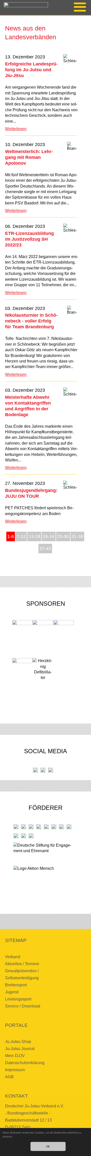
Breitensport (16, 985)
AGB (9, 1077)
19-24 (48, 536)
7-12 (21, 536)
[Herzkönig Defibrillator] (43, 669)
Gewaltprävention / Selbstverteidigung (22, 974)
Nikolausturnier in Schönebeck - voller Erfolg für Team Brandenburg (31, 320)
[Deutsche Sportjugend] (53, 826)
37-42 (45, 548)
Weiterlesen (16, 129)
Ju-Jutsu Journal (20, 1048)
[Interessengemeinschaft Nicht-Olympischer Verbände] (61, 826)
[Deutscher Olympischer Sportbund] (46, 826)
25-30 (63, 536)
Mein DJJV (15, 1056)
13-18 (34, 536)
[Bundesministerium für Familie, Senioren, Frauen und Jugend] (31, 826)
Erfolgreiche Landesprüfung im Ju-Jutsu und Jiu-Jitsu (31, 69)
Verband (12, 957)
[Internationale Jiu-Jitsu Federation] (15, 826)
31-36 (77, 536)
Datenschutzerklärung (24, 1063)
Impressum (15, 1070)
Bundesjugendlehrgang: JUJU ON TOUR (31, 493)
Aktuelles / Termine (22, 964)
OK (48, 1146)
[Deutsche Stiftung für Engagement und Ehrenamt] (43, 852)
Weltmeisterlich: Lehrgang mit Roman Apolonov (29, 157)
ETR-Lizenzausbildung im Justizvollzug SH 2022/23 (29, 239)
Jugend (11, 992)
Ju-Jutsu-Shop (18, 1041)
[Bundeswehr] (23, 835)
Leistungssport (18, 999)
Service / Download (22, 1006)
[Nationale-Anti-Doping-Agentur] (69, 826)
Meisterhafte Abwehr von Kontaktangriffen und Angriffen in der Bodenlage (28, 405)
